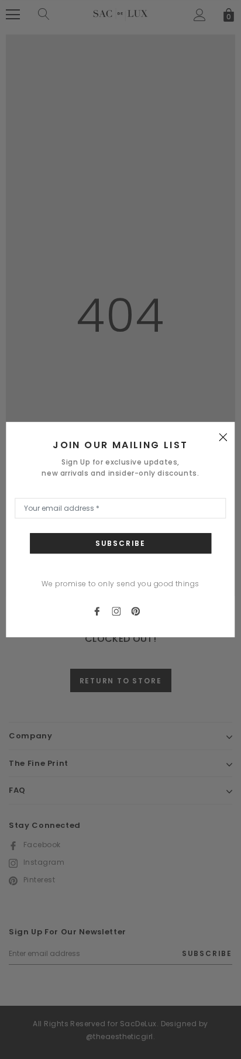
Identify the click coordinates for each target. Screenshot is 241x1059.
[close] (223, 436)
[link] (102, 611)
